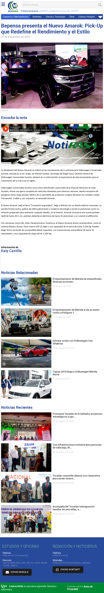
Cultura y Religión (86, 16)
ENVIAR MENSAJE (19, 572)
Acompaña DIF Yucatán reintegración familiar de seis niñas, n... (73, 508)
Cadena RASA (5, 165)
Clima (71, 16)
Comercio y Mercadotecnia (15, 16)
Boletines (37, 16)
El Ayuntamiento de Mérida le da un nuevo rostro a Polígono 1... (76, 311)
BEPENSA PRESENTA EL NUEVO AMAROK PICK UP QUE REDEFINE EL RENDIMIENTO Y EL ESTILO (44, 165)
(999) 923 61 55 (10, 555)
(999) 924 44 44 (60, 555)
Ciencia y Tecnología (55, 16)
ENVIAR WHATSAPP (70, 569)
